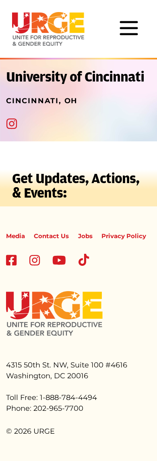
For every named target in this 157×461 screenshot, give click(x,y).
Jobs (85, 236)
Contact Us (51, 236)
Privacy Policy (123, 236)
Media (15, 236)
